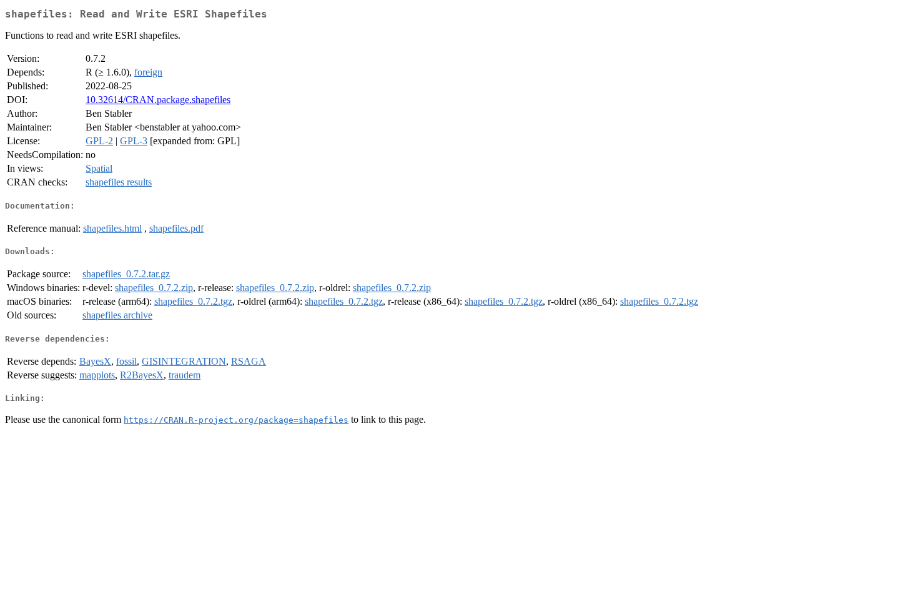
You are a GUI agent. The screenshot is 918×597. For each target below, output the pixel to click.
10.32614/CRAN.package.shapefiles (158, 99)
